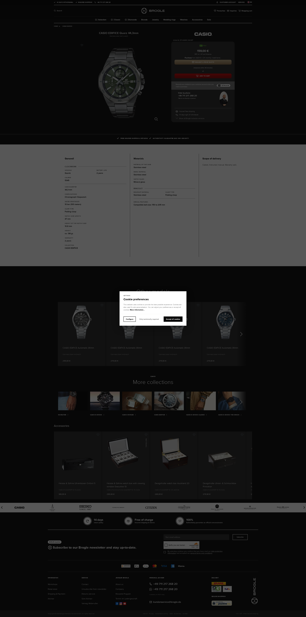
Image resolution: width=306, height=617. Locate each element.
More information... (137, 310)
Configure (129, 319)
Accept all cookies (173, 319)
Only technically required (149, 319)
